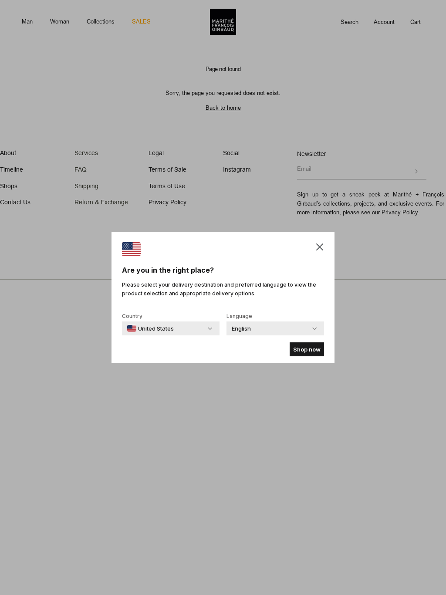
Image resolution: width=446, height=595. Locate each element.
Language (239, 316)
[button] (319, 246)
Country (132, 316)
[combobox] (150, 328)
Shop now (307, 349)
